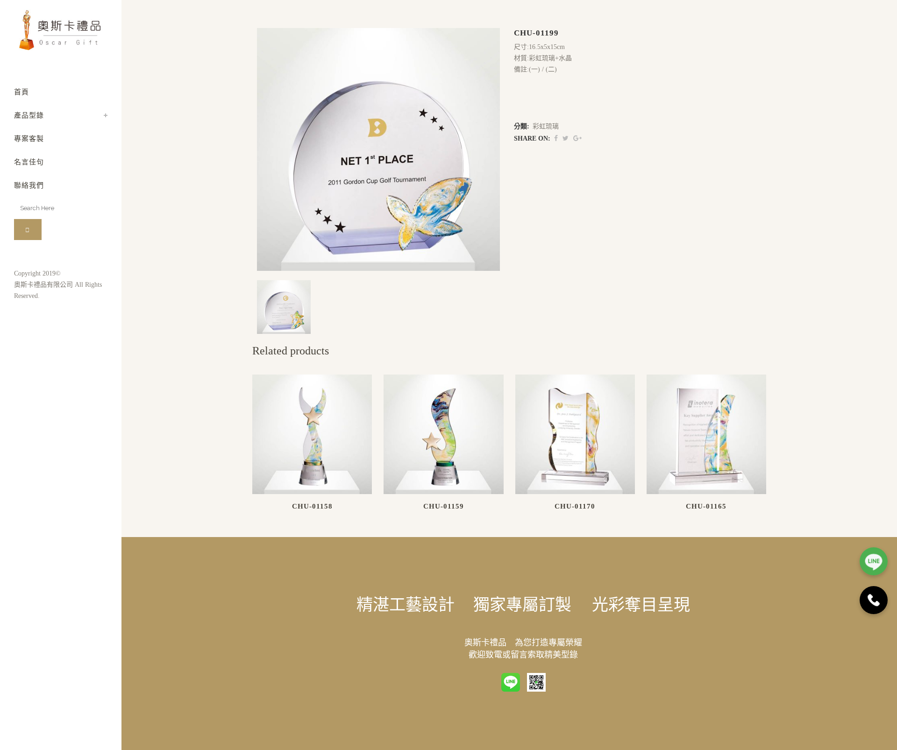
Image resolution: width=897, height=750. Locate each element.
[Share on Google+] (577, 138)
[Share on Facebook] (556, 138)
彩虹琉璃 (546, 126)
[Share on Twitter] (565, 138)
